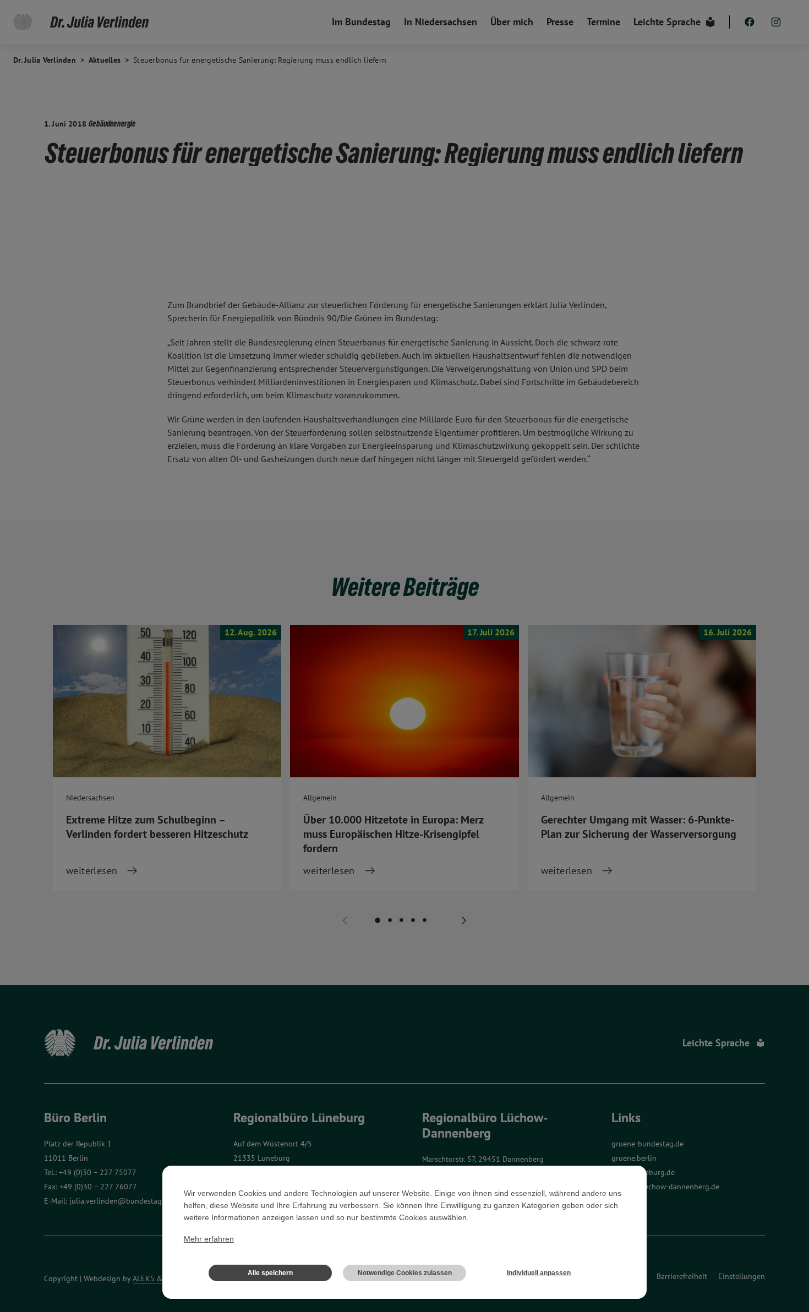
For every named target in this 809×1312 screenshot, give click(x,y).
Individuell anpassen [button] (539, 1273)
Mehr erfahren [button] (209, 1238)
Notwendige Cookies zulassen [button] (405, 1273)
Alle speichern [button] (270, 1273)
